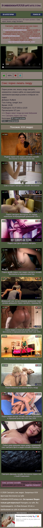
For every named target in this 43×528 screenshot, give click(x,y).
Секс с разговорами (10, 121)
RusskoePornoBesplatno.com (15, 30)
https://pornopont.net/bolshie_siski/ (21, 42)
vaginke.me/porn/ (32, 485)
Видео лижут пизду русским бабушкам (21, 113)
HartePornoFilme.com (11, 36)
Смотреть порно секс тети (16, 116)
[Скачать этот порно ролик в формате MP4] (20, 76)
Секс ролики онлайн (11, 483)
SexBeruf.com (34, 38)
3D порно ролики (18, 118)
